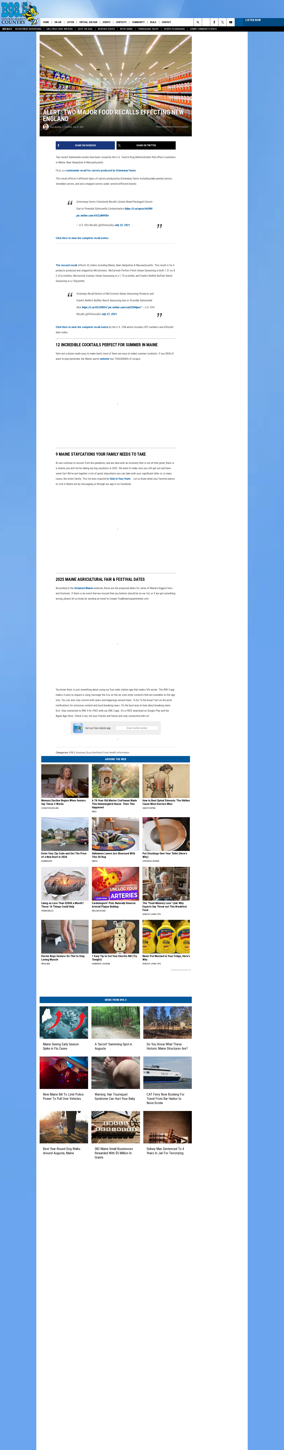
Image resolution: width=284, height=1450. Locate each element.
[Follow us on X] (222, 22)
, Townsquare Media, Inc (74, 1354)
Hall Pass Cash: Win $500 (60, 29)
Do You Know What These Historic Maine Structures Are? (207, 1150)
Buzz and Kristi (94, 845)
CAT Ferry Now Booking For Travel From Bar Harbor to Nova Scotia (206, 1211)
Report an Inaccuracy (101, 1316)
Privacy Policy (97, 1327)
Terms (93, 1320)
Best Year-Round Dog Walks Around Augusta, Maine (67, 1272)
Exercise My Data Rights (102, 1334)
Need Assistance (110, 1305)
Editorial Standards (99, 1309)
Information (123, 845)
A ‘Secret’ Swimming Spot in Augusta (135, 1148)
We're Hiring (126, 29)
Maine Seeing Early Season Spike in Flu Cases (69, 1150)
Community (138, 22)
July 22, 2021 (146, 252)
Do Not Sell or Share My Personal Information (113, 1338)
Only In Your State (150, 523)
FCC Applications (98, 1312)
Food (105, 845)
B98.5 (72, 845)
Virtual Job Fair (88, 22)
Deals (153, 22)
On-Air (57, 22)
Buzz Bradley (55, 160)
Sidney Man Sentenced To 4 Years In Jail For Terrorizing (206, 1272)
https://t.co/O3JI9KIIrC (119, 329)
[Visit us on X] (162, 1298)
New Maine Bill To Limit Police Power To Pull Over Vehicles (70, 1211)
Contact (166, 22)
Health (112, 845)
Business (80, 845)
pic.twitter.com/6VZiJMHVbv (117, 243)
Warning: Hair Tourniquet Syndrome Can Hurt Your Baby (137, 1211)
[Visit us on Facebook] (156, 1298)
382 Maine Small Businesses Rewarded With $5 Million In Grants (137, 1272)
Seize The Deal (85, 29)
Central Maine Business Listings (106, 1345)
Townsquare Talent (148, 29)
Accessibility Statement (102, 1331)
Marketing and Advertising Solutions (108, 1302)
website (61, 376)
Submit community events (203, 29)
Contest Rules (97, 1323)
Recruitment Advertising (28, 29)
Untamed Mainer (84, 665)
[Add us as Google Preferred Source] (206, 22)
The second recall (66, 292)
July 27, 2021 (134, 336)
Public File (95, 1305)
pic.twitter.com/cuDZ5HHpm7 (149, 329)
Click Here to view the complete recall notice (82, 265)
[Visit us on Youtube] (169, 1298)
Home (46, 22)
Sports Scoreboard (174, 29)
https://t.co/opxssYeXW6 (163, 236)
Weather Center (106, 29)
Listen (70, 22)
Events (106, 22)
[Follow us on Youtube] (231, 22)
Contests (121, 22)
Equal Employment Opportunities (107, 1298)
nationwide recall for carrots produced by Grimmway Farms (101, 198)
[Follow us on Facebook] (214, 22)
